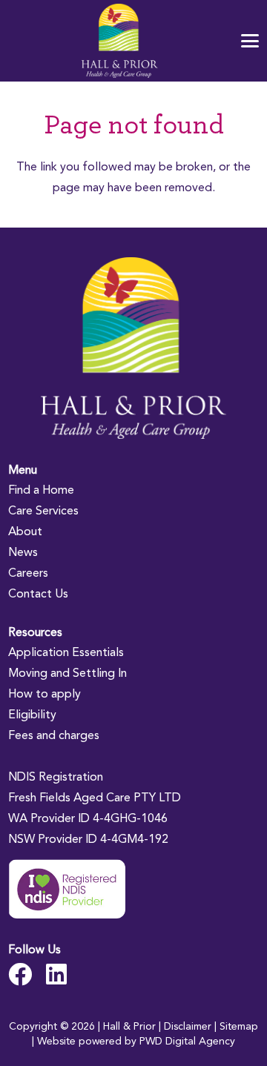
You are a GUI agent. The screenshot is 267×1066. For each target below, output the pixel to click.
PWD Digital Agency (187, 1041)
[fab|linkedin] (56, 974)
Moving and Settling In (67, 673)
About (25, 531)
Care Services (43, 510)
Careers (28, 573)
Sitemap (239, 1026)
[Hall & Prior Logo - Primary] (119, 41)
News (23, 552)
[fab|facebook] (20, 974)
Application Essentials (66, 652)
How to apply (44, 693)
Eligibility (32, 714)
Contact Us (38, 593)
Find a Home (41, 490)
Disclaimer (187, 1026)
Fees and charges (53, 735)
